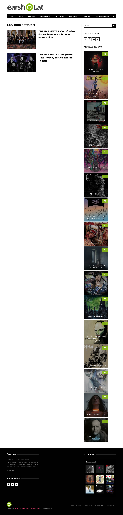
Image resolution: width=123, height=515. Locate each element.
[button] (90, 469)
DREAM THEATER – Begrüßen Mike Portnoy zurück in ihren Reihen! (55, 57)
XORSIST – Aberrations (96, 145)
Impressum (88, 505)
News (21, 16)
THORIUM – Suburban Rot (96, 316)
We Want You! (111, 505)
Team (72, 505)
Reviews (31, 16)
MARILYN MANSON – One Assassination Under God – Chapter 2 (96, 339)
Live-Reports (45, 16)
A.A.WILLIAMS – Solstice (96, 414)
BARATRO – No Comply (96, 120)
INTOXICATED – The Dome (96, 365)
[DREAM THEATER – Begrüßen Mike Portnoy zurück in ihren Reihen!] (21, 62)
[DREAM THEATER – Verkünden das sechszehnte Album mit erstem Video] (21, 39)
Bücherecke (73, 16)
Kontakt (79, 505)
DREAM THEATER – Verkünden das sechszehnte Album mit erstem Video (56, 34)
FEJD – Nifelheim (96, 194)
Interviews (59, 16)
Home (12, 16)
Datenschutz (99, 505)
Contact (87, 16)
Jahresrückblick (102, 16)
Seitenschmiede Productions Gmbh (27, 508)
